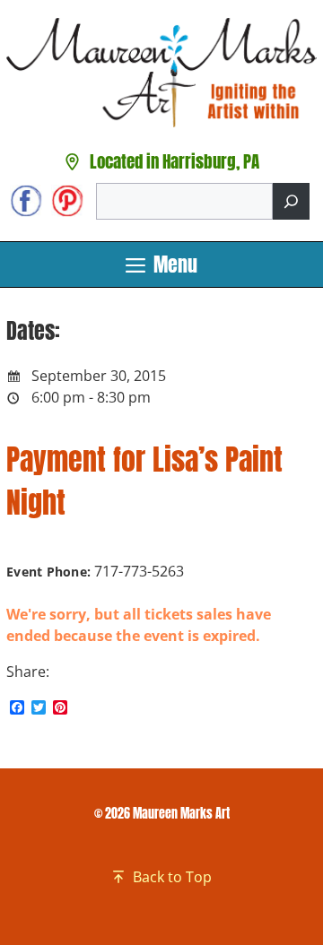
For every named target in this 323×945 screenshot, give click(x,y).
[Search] (291, 201)
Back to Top (172, 877)
